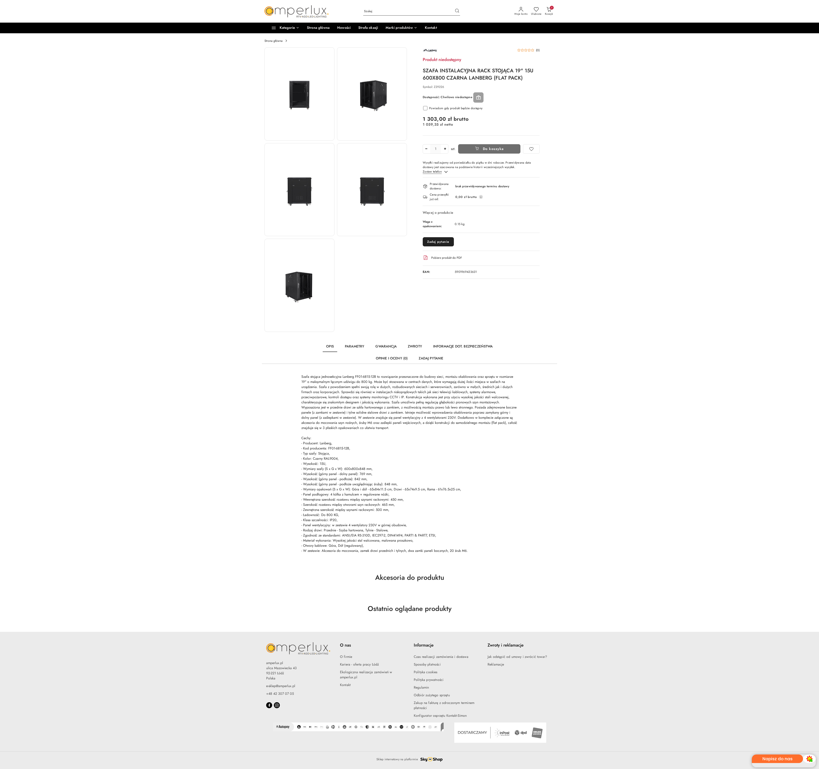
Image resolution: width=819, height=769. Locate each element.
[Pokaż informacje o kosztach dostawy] (481, 197)
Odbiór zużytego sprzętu (432, 695)
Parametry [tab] (354, 346)
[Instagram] (277, 705)
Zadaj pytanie (438, 242)
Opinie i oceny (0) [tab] (392, 358)
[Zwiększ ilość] (445, 148)
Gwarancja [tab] (385, 346)
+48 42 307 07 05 (280, 693)
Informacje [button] (424, 645)
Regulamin (421, 687)
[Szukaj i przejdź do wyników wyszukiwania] (457, 11)
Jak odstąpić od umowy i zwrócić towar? (517, 656)
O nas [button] (345, 645)
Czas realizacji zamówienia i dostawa (441, 656)
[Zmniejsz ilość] (426, 148)
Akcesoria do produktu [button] (409, 577)
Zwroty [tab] (415, 346)
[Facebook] (269, 705)
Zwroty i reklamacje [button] (506, 645)
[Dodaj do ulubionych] (531, 149)
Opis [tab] (330, 346)
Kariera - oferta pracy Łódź (359, 664)
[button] (401, 28)
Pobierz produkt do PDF (446, 258)
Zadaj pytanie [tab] (431, 358)
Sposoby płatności (427, 664)
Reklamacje (496, 664)
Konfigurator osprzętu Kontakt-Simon (440, 715)
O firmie (346, 656)
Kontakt (345, 684)
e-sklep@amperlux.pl (280, 685)
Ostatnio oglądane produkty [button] (410, 608)
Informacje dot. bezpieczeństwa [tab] (463, 346)
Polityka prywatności (428, 679)
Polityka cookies (425, 672)
